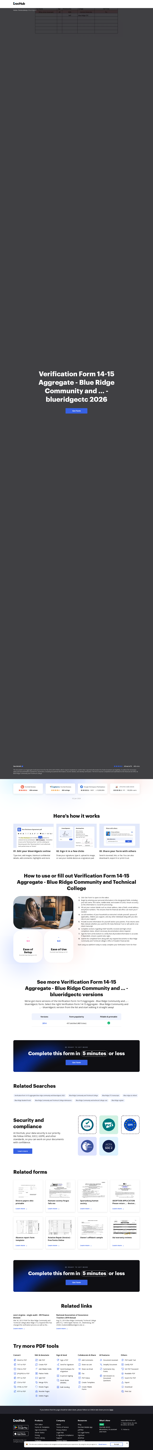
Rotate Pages (44, 1387)
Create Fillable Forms (87, 1388)
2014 (44, 1023)
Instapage (81, 1441)
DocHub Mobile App (85, 1427)
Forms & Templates (42, 1427)
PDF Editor (39, 1424)
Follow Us (126, 1429)
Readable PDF (130, 1373)
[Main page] (19, 3)
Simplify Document (110, 1364)
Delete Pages (43, 1396)
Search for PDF (130, 1378)
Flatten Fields (43, 1373)
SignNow (81, 1435)
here (111, 1410)
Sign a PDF (64, 1360)
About (58, 1424)
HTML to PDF (22, 1387)
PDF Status (86, 1378)
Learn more (23, 1151)
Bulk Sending (65, 1387)
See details (17, 766)
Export (127, 1382)
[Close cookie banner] (127, 1443)
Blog (79, 1424)
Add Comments (87, 1360)
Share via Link (87, 1364)
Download (128, 1387)
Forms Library (40, 1438)
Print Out (128, 1391)
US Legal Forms (83, 1432)
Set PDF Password (131, 1369)
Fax (83, 1373)
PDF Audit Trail (130, 1360)
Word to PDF (22, 1360)
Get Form (76, 411)
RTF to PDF (21, 1391)
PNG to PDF (21, 1369)
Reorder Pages (44, 1391)
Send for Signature (67, 1364)
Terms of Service (62, 1427)
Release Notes (61, 1441)
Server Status (39, 1432)
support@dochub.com (128, 1420)
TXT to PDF (21, 1364)
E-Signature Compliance (65, 1435)
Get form (76, 1062)
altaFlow (81, 1438)
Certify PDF (129, 1364)
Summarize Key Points (109, 1370)
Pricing (37, 1435)
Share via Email (87, 1369)
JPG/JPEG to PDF (23, 1373)
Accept (116, 1444)
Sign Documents (41, 1430)
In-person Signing (66, 1376)
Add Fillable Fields (45, 1369)
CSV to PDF (21, 1382)
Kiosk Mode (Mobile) (64, 1381)
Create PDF (43, 1364)
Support (59, 1438)
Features (38, 1441)
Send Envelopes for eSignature (67, 1370)
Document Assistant (110, 1360)
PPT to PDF (21, 1378)
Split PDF (42, 1378)
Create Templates (88, 1382)
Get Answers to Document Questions (108, 1378)
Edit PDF (42, 1360)
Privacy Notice (61, 1430)
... (102, 1444)
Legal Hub (60, 1432)
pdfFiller (81, 1430)
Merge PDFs (43, 1382)
